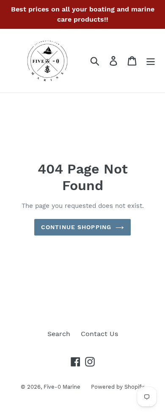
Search (58, 334)
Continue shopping (76, 227)
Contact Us (99, 334)
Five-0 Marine (62, 387)
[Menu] (150, 60)
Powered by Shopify (117, 387)
